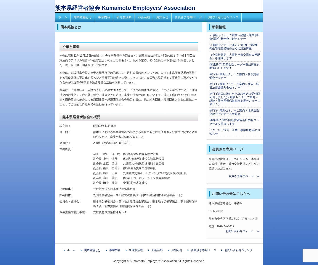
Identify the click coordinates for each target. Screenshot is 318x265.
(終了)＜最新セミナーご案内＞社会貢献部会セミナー (234, 76)
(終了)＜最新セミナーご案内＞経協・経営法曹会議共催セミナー (234, 85)
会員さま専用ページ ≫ (234, 176)
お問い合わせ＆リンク (223, 17)
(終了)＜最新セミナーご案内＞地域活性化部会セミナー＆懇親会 (234, 112)
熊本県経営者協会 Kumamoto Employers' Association (125, 8)
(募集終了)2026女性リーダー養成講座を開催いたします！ (234, 66)
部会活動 (144, 17)
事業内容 (104, 17)
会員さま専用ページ (188, 17)
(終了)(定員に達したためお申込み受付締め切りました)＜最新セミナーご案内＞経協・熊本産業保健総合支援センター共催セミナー (234, 99)
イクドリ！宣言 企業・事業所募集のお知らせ (234, 131)
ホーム (62, 17)
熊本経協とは (83, 17)
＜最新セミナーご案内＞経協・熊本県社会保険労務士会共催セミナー (234, 37)
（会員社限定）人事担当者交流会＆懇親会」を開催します (234, 56)
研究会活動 (124, 17)
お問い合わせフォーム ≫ (234, 231)
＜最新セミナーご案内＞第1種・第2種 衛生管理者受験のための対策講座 (234, 46)
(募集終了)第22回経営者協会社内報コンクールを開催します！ (234, 122)
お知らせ (162, 17)
